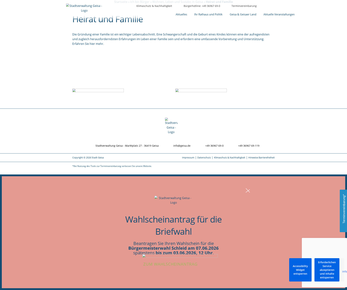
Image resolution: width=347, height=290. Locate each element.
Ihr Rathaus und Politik (208, 14)
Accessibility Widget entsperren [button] (300, 269)
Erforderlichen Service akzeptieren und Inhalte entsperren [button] (327, 270)
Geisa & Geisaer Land (243, 14)
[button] (288, 6)
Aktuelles (181, 14)
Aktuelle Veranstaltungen (279, 14)
